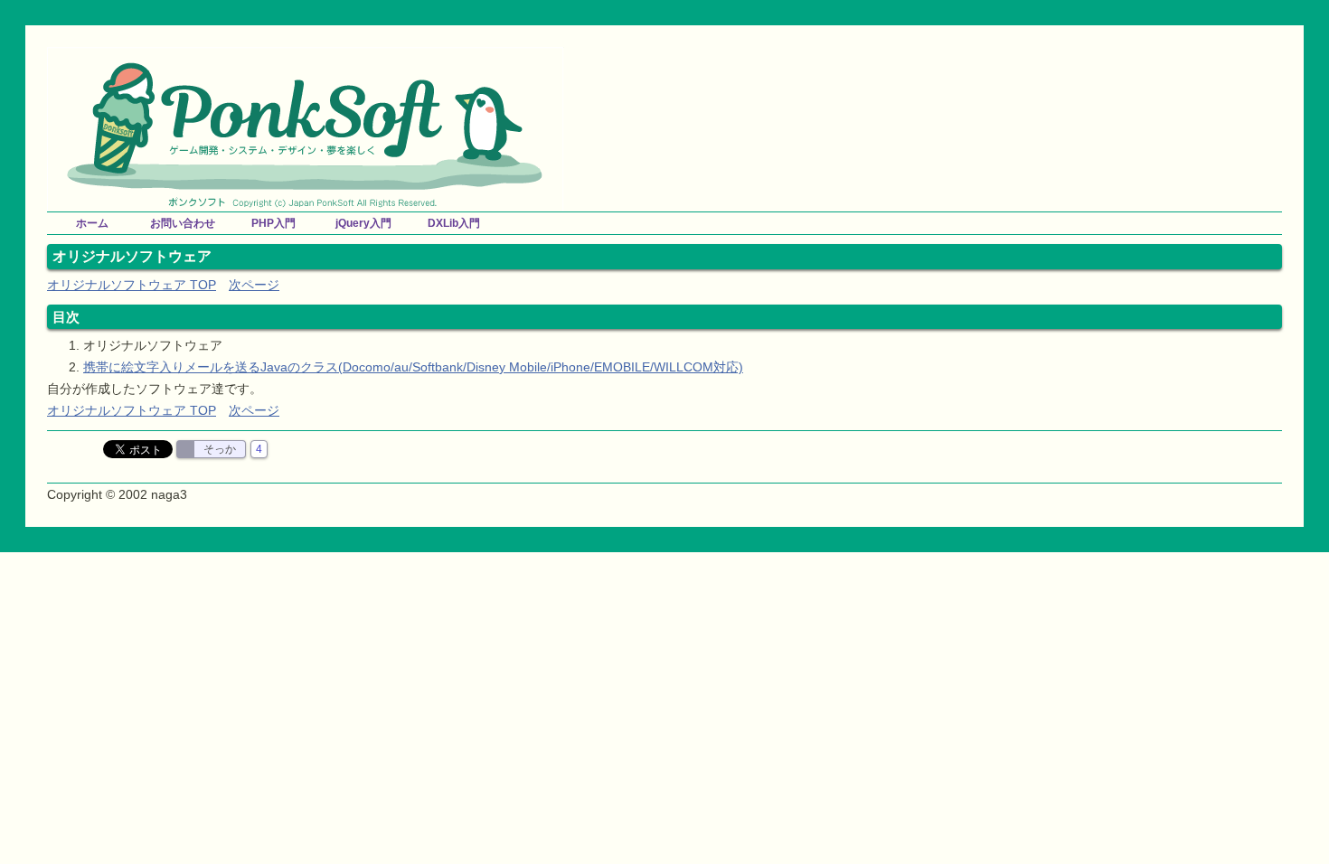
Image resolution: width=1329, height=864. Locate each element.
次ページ (254, 284)
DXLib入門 (454, 223)
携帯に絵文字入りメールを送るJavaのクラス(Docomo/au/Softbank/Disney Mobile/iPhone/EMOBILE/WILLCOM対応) (413, 367)
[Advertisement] (1070, 74)
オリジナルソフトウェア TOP (131, 284)
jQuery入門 (363, 223)
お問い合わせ (182, 223)
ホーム (92, 223)
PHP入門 (273, 223)
